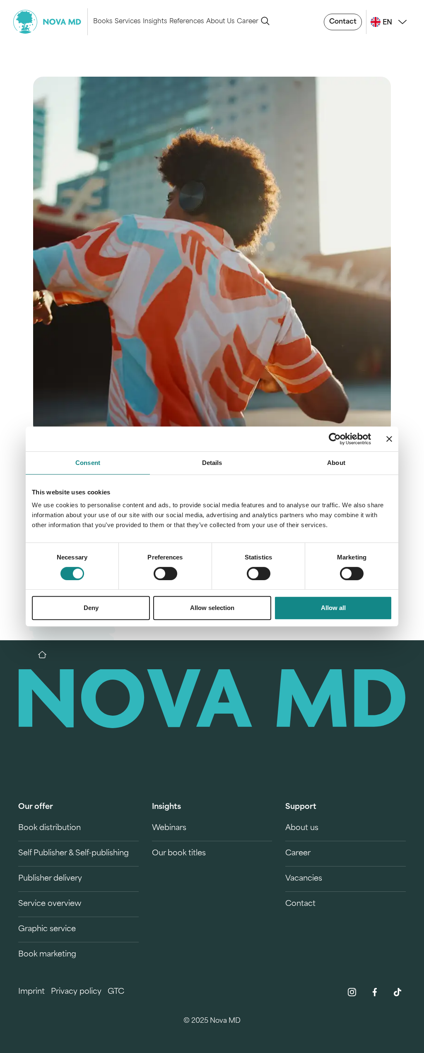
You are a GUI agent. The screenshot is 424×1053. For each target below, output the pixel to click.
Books (102, 22)
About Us (220, 22)
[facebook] (374, 992)
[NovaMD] (46, 655)
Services (127, 22)
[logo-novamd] (50, 21)
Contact (343, 22)
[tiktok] (397, 992)
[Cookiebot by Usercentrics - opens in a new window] (335, 439)
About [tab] (336, 462)
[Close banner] (389, 439)
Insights (155, 22)
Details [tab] (212, 462)
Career (247, 22)
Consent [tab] (87, 462)
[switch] (165, 573)
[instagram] (352, 992)
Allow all (333, 607)
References (186, 22)
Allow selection (212, 607)
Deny (91, 607)
